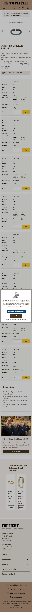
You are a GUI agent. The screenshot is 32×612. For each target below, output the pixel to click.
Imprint (8, 319)
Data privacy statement (19, 319)
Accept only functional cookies (16, 311)
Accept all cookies (16, 316)
